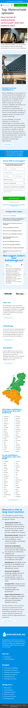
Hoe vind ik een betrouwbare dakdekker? (11, 244)
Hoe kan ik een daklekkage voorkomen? (11, 241)
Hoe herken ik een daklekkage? (9, 215)
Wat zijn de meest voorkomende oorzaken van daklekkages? (12, 224)
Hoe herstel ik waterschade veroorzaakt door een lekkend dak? (12, 21)
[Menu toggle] (11, 5)
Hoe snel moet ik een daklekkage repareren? (12, 230)
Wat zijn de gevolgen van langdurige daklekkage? (13, 247)
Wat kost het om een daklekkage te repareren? (13, 233)
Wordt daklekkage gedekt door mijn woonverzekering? (10, 237)
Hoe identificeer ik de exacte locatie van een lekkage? (12, 251)
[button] (14, 215)
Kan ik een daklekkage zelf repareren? (11, 227)
